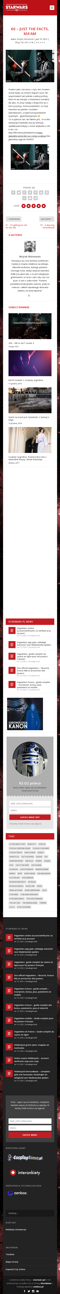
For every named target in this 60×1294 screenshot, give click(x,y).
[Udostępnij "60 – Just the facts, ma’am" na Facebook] (13, 192)
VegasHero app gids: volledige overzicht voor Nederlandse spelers (34, 643)
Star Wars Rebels (16, 899)
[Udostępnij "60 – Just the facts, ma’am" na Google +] (24, 192)
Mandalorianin (42, 869)
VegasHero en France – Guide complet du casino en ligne (34, 1033)
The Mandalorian (29, 903)
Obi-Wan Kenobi (43, 873)
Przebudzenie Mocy (17, 882)
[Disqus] (30, 510)
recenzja (32, 882)
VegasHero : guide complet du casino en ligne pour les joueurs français (32, 656)
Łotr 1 (12, 907)
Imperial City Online (15, 1269)
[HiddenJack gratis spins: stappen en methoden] (9, 1046)
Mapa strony (12, 1261)
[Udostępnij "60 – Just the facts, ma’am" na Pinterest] (35, 192)
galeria (39, 857)
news (20, 873)
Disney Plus (14, 857)
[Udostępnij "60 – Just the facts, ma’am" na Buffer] (47, 192)
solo (44, 890)
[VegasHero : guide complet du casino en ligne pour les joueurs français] (12, 656)
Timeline (10, 1254)
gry (46, 857)
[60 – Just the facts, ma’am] (30, 66)
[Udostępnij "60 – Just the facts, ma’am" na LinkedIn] (41, 192)
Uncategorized (34, 635)
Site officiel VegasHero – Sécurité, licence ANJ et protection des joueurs (33, 670)
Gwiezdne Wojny (16, 861)
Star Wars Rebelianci (29, 894)
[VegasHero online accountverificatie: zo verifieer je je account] (12, 630)
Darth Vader (30, 852)
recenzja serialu (16, 886)
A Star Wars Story (17, 844)
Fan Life (24, 42)
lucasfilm (13, 869)
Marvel (12, 873)
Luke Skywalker (26, 869)
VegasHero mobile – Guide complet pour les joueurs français (33, 1020)
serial (39, 886)
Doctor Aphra (27, 857)
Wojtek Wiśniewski (25, 39)
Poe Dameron (27, 878)
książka (47, 861)
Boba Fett (32, 844)
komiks (39, 861)
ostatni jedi (14, 878)
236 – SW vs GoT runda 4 (21, 343)
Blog (17, 42)
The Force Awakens (34, 899)
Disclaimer (46, 1283)
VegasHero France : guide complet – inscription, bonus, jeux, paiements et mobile (33, 685)
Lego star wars (22, 865)
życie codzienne (23, 907)
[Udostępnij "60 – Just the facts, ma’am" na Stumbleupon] (24, 198)
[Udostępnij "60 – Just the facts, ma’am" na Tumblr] (30, 192)
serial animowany (32, 890)
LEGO (11, 865)
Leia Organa (36, 865)
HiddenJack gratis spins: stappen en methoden (31, 1046)
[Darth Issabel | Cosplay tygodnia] (30, 363)
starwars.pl (39, 1279)
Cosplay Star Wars (41, 848)
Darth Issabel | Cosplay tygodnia (26, 380)
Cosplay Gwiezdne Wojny (19, 848)
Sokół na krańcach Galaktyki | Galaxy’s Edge (29, 418)
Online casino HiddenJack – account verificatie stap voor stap (31, 1060)
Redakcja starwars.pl (16, 1229)
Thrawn (42, 903)
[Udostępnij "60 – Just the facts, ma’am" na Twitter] (19, 192)
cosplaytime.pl (15, 852)
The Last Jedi (14, 903)
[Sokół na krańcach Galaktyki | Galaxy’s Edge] (30, 400)
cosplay (42, 844)
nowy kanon (29, 873)
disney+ (41, 852)
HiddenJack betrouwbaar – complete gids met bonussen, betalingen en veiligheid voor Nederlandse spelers (32, 1074)
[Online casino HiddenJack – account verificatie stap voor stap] (9, 1060)
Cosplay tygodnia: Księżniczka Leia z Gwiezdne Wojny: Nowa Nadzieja (28, 458)
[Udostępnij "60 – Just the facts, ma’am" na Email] (30, 198)
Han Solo (29, 861)
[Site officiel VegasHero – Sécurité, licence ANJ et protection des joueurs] (12, 670)
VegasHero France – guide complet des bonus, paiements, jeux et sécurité (33, 1006)
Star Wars (13, 894)
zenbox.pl (38, 1286)
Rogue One (30, 886)
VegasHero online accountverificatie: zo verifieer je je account (34, 631)
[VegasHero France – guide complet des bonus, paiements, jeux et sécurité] (9, 1007)
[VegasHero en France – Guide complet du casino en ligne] (9, 1033)
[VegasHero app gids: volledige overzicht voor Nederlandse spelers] (12, 644)
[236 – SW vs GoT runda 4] (30, 326)
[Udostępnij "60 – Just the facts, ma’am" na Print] (35, 198)
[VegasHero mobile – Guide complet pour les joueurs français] (9, 1020)
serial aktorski (15, 890)
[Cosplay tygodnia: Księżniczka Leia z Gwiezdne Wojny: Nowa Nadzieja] (30, 440)
